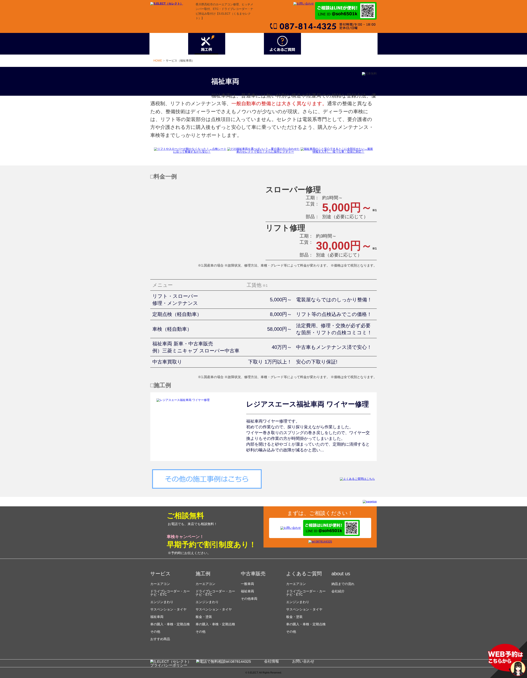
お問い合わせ (303, 661)
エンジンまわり (161, 602)
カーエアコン (160, 584)
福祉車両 (156, 617)
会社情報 (271, 661)
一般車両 (247, 584)
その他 (155, 631)
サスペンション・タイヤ (168, 609)
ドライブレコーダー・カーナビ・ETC (170, 592)
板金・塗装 (204, 617)
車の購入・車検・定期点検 (170, 624)
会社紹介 (338, 591)
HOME (157, 60)
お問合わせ (358, 44)
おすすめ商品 (160, 639)
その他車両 (249, 598)
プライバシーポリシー (168, 665)
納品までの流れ (342, 584)
